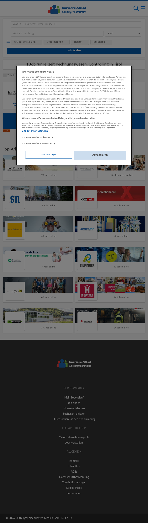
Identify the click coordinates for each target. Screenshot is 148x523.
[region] (74, 115)
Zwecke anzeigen (48, 154)
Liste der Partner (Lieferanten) (35, 131)
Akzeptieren (100, 155)
